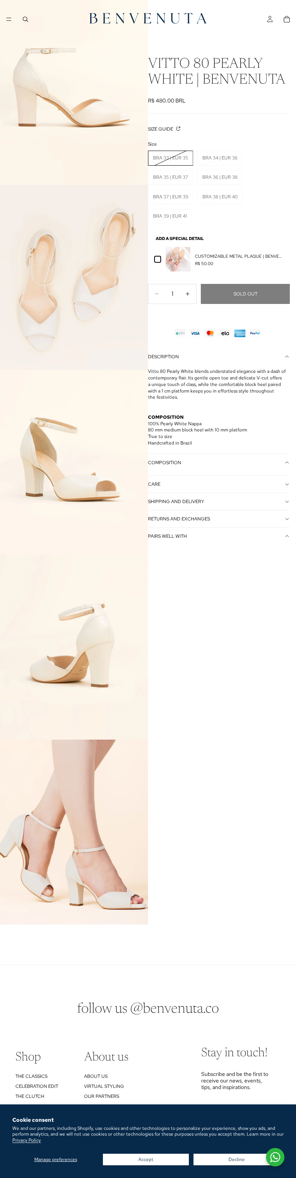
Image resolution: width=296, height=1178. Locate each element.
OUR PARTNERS (101, 1096)
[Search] (25, 19)
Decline (237, 1159)
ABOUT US (96, 1076)
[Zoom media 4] (74, 647)
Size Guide (161, 129)
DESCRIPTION (163, 357)
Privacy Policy (26, 1140)
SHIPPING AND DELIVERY (176, 501)
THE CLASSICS (31, 1076)
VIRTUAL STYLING (104, 1086)
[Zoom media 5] (74, 832)
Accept (145, 1159)
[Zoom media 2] (74, 277)
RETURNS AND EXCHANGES (179, 519)
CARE (154, 484)
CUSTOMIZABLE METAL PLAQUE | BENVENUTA (239, 256)
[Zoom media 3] (74, 462)
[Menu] (9, 19)
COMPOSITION (164, 463)
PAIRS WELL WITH (167, 536)
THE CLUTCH (29, 1096)
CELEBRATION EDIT (36, 1086)
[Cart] (286, 19)
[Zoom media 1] (74, 92)
